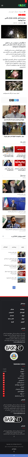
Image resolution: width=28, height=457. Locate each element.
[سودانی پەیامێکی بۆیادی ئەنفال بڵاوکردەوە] (8, 163)
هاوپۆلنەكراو (21, 391)
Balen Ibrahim (21, 23)
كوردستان (11, 12)
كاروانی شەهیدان (20, 389)
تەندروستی (11, 312)
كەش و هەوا (21, 378)
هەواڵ (16, 12)
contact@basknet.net (19, 342)
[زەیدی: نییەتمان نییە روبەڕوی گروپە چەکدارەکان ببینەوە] (14, 221)
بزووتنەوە (22, 309)
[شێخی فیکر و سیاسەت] (14, 186)
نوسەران (12, 315)
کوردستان (22, 312)
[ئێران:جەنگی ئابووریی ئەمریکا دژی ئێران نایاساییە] (14, 203)
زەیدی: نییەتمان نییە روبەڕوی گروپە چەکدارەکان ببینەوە (15, 229)
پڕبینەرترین (14, 247)
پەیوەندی (14, 449)
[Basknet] (22, 5)
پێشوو (22, 247)
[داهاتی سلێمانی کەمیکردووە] (21, 280)
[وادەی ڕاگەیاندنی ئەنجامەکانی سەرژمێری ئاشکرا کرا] (20, 163)
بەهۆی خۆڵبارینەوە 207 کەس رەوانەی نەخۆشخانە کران (8, 155)
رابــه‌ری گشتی (20, 382)
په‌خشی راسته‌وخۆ (19, 396)
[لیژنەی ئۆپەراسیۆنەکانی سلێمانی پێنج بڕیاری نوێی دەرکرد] (20, 149)
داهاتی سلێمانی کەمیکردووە (12, 278)
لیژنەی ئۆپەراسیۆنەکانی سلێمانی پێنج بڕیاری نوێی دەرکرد (20, 156)
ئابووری (22, 322)
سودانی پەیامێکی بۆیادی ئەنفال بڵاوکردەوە (9, 169)
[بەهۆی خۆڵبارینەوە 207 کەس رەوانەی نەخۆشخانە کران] (8, 149)
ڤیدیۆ (12, 322)
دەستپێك (21, 12)
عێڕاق (23, 315)
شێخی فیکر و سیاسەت (21, 194)
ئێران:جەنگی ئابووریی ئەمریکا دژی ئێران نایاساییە (16, 212)
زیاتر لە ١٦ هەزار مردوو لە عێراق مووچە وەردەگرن (11, 272)
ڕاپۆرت (22, 373)
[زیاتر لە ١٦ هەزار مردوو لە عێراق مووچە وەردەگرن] (21, 273)
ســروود (22, 393)
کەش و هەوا (11, 319)
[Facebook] (14, 287)
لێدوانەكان (5, 247)
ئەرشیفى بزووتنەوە (19, 385)
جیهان (23, 319)
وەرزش (12, 309)
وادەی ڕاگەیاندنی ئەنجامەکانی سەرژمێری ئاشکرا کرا (20, 169)
